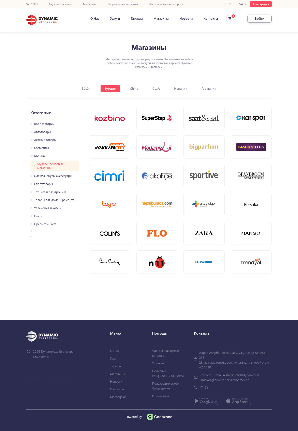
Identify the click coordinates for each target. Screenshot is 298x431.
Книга (38, 216)
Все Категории (44, 124)
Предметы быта (45, 224)
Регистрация (261, 4)
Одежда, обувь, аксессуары (53, 176)
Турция (110, 88)
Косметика (41, 148)
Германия (209, 88)
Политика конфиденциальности (168, 373)
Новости (186, 18)
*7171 (34, 4)
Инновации (160, 396)
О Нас (94, 18)
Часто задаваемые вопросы (166, 4)
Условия (158, 363)
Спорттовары (43, 184)
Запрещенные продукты (123, 4)
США (156, 88)
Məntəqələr (90, 4)
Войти (242, 4)
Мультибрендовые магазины (50, 166)
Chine (134, 88)
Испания (180, 88)
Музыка (39, 156)
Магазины (161, 18)
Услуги (115, 18)
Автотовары (42, 132)
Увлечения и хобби (47, 208)
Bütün (86, 88)
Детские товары (45, 140)
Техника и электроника (50, 192)
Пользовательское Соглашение (165, 385)
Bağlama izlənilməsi (60, 4)
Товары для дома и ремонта (54, 200)
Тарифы (137, 18)
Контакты (211, 18)
